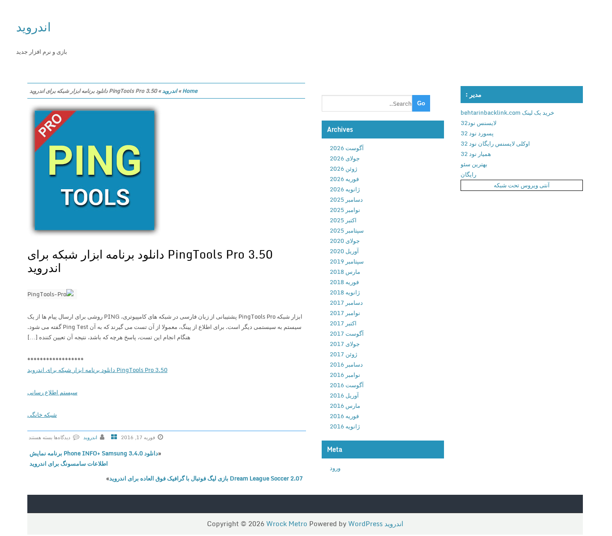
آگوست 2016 (347, 385)
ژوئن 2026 (343, 168)
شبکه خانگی (42, 414)
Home (190, 90)
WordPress (365, 523)
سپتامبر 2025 (347, 230)
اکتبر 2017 (343, 323)
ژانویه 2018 (345, 292)
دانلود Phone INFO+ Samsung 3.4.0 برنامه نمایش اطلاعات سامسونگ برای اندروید (94, 458)
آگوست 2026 (347, 148)
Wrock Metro (287, 523)
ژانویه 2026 (345, 189)
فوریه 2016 (344, 416)
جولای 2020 (345, 241)
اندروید (33, 27)
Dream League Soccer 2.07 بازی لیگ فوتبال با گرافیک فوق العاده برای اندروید (206, 478)
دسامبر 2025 (346, 199)
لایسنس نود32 (478, 123)
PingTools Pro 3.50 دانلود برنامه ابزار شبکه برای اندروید (150, 261)
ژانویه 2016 (345, 426)
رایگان (468, 174)
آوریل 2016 (344, 395)
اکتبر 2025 (343, 220)
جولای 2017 (345, 344)
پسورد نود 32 (477, 133)
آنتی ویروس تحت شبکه (522, 185)
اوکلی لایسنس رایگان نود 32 (495, 143)
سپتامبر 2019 (347, 261)
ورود (335, 468)
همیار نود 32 (476, 154)
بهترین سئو (474, 164)
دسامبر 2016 (346, 364)
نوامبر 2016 (345, 375)
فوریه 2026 (344, 179)
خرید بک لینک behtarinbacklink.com (507, 112)
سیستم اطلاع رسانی (52, 392)
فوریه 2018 (344, 282)
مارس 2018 (345, 272)
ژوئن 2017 (343, 354)
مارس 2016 (345, 406)
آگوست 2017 (347, 333)
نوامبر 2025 (345, 210)
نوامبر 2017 (345, 313)
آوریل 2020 (344, 251)
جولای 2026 (345, 158)
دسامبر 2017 (346, 302)
